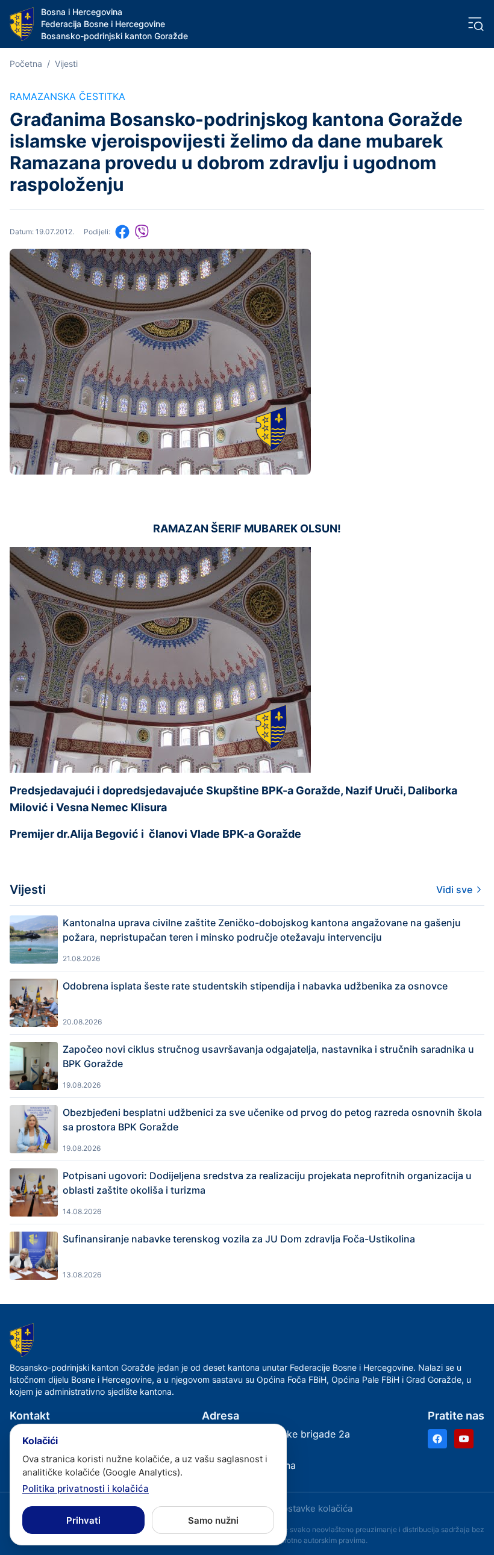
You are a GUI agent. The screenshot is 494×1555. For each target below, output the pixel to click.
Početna (26, 63)
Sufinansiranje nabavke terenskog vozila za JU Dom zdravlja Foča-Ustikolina (239, 1239)
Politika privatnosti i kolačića (85, 1488)
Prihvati (83, 1520)
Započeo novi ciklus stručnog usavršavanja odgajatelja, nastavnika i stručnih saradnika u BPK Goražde (268, 1056)
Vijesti (66, 63)
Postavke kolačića (314, 1508)
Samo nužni (213, 1520)
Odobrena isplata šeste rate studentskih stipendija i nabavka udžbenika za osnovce (255, 986)
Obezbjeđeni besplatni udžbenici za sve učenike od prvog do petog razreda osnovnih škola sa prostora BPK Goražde (272, 1119)
